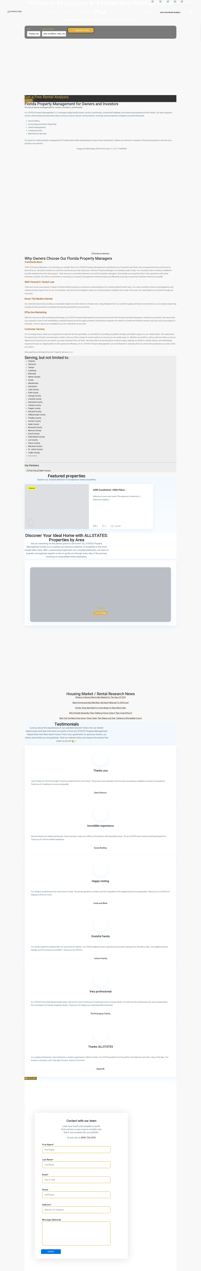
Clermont (32, 364)
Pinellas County (34, 418)
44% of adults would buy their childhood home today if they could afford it (100, 713)
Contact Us (127, 12)
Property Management (83, 12)
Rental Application (139, 3)
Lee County (33, 440)
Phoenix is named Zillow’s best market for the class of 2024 (100, 697)
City (28, 29)
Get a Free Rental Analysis (170, 12)
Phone (45, 1190)
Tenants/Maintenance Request (114, 3)
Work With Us (150, 12)
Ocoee (31, 380)
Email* (45, 1175)
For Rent (41, 12)
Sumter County (34, 421)
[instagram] (21, 2)
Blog (138, 12)
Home (31, 12)
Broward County (35, 427)
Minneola (32, 374)
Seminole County (35, 402)
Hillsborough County (37, 415)
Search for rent (82, 30)
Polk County (33, 393)
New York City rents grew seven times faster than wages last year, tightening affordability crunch (100, 718)
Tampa (31, 367)
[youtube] (16, 2)
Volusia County (34, 405)
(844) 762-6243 (88, 1137)
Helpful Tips (65, 12)
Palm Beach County (36, 437)
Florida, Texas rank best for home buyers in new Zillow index (100, 708)
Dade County (33, 424)
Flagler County (34, 408)
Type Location (48, 29)
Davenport (32, 386)
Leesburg (32, 370)
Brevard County (34, 411)
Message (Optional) (51, 1220)
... (110, 500)
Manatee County (35, 446)
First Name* (48, 1145)
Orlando (31, 361)
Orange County (34, 396)
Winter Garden (34, 377)
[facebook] (10, 2)
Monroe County (34, 430)
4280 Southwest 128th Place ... (110, 489)
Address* (46, 1205)
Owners (94, 3)
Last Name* (47, 1160)
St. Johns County (35, 449)
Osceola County (35, 399)
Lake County (33, 389)
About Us (101, 12)
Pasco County (34, 443)
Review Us (114, 12)
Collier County (34, 453)
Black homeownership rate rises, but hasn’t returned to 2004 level (101, 703)
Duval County (34, 434)
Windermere (33, 383)
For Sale (53, 12)
